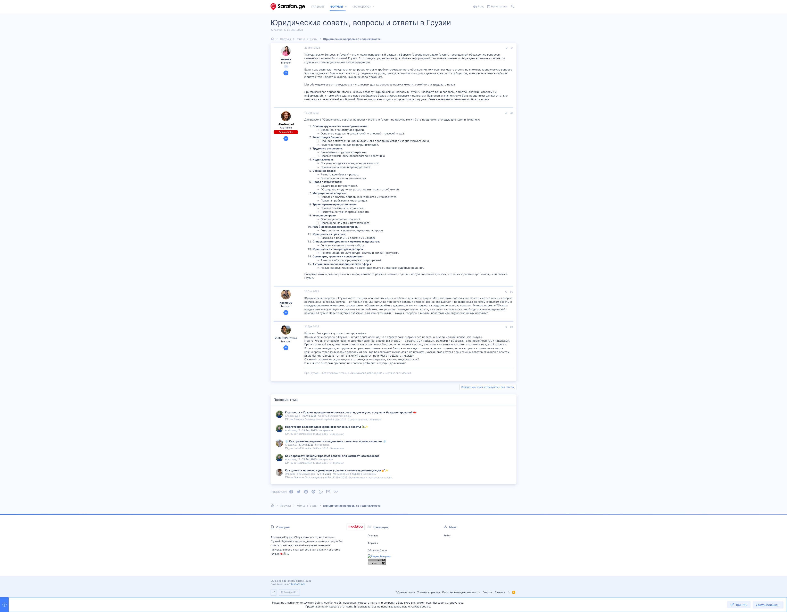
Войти (447, 535)
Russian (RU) (290, 592)
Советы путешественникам (334, 415)
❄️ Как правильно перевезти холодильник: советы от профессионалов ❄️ (335, 441)
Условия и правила (428, 592)
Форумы (373, 543)
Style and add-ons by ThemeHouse (291, 580)
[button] (345, 6)
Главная (373, 535)
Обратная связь (377, 550)
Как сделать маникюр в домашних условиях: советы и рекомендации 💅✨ (336, 470)
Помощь (487, 592)
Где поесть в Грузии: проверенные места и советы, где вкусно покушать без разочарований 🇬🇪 (350, 412)
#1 (512, 48)
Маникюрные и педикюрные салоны (354, 473)
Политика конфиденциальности (461, 592)
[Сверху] (508, 592)
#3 (511, 291)
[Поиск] (512, 7)
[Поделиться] (506, 48)
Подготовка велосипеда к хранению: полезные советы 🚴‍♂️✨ (326, 426)
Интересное (325, 430)
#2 (511, 113)
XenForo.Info (297, 584)
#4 (511, 327)
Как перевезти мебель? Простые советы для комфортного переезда (332, 455)
